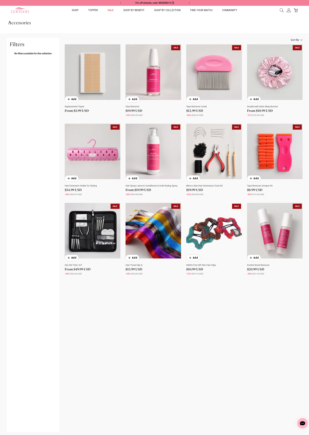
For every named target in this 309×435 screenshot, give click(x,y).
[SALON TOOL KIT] (92, 230)
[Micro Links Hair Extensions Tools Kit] (214, 151)
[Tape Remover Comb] (214, 72)
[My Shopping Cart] (296, 10)
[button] (75, 10)
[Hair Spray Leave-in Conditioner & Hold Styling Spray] (153, 151)
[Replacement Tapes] (92, 72)
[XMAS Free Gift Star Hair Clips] (214, 230)
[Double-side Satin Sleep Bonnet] (275, 72)
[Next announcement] (189, 3)
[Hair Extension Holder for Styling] (92, 151)
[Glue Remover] (153, 72)
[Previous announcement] (120, 3)
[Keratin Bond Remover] (275, 230)
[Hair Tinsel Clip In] (153, 230)
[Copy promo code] (172, 2)
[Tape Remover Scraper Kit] (275, 151)
